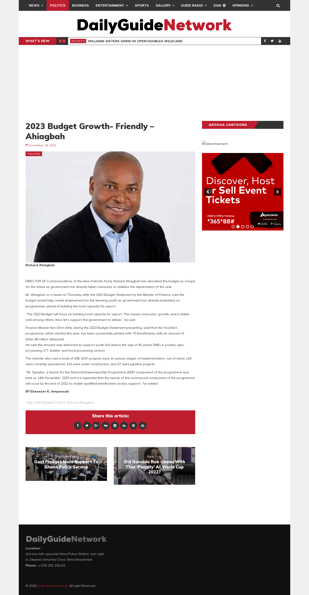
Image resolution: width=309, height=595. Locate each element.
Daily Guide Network (52, 586)
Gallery (163, 5)
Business (80, 5)
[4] (247, 226)
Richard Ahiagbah (80, 402)
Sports (142, 5)
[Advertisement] (154, 83)
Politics (57, 5)
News (34, 5)
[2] (238, 226)
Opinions (240, 5)
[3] (242, 226)
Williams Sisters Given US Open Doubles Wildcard (135, 41)
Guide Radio (192, 5)
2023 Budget (44, 402)
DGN (217, 5)
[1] (233, 226)
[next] (277, 191)
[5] (252, 226)
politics (60, 402)
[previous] (208, 191)
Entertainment (110, 5)
